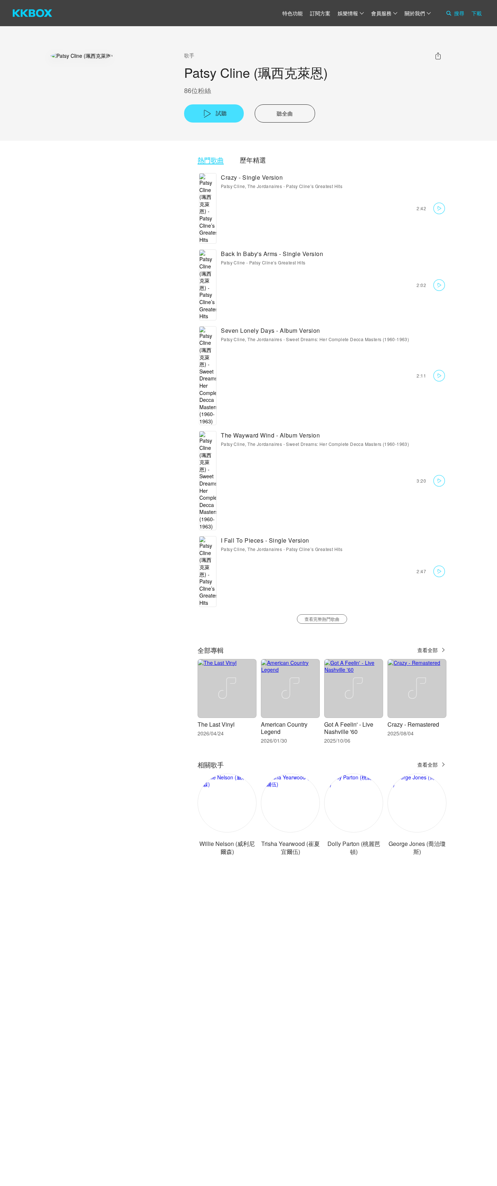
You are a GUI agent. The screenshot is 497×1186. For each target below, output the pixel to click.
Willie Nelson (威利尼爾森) (227, 847)
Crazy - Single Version (252, 177)
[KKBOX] (32, 13)
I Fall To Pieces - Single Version (265, 540)
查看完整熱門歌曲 (322, 619)
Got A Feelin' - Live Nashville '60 (348, 728)
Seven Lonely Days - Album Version (270, 330)
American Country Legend (284, 728)
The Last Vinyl (216, 724)
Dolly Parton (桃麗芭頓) (353, 847)
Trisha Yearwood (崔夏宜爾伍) (290, 847)
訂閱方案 (320, 13)
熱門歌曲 (211, 159)
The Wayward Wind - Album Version (270, 435)
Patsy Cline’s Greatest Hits (314, 186)
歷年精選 (253, 159)
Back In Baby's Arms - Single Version (272, 253)
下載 (477, 13)
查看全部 (427, 650)
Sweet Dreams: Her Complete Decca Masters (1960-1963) (347, 339)
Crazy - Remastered (413, 724)
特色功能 (292, 13)
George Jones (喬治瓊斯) (417, 847)
